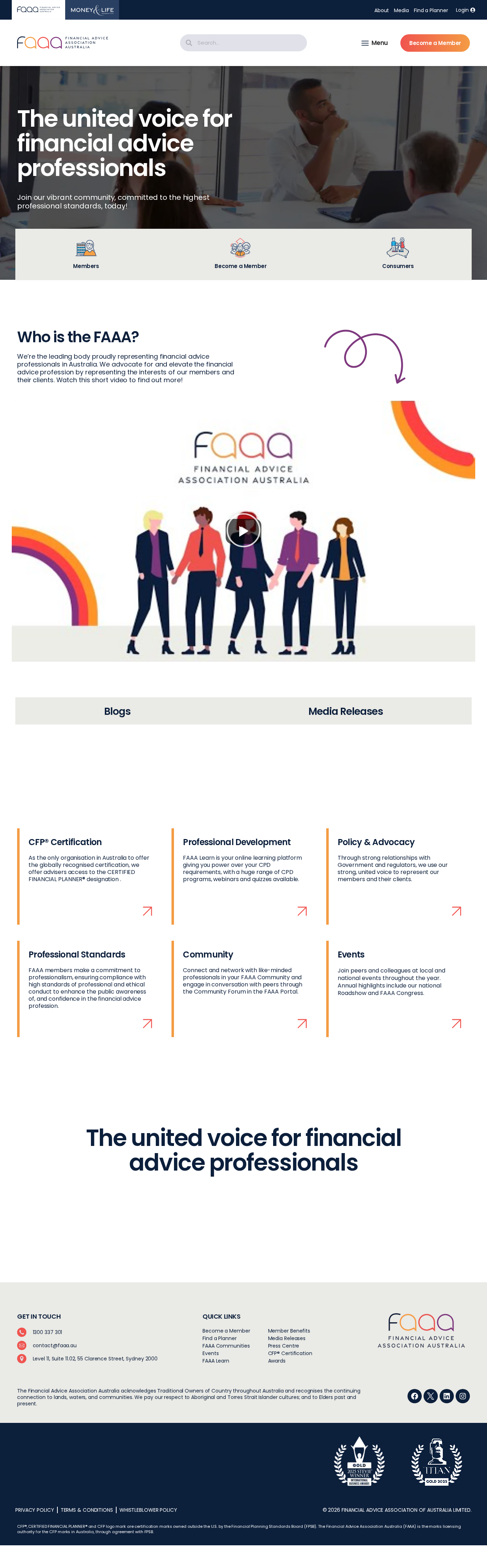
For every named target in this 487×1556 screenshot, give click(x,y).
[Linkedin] (447, 1396)
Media (401, 10)
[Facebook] (414, 1396)
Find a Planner (431, 10)
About (381, 10)
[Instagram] (463, 1396)
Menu (379, 43)
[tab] (86, 254)
